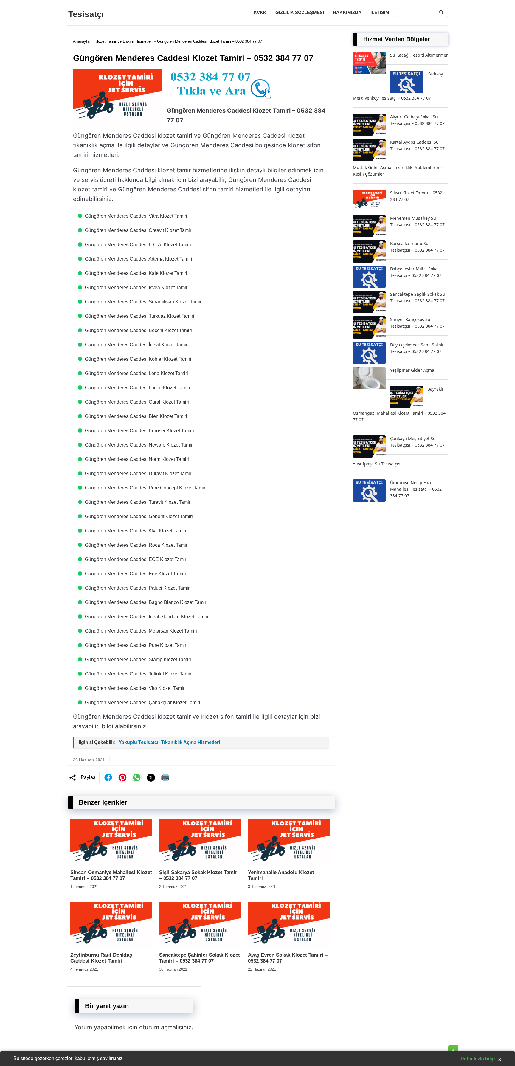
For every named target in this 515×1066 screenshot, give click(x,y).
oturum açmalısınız (165, 1027)
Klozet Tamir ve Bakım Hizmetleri (123, 41)
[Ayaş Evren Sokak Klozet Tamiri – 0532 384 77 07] (289, 946)
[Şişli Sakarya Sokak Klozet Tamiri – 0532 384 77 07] (200, 864)
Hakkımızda (347, 12)
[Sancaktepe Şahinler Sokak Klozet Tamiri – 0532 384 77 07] (200, 946)
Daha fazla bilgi (477, 1058)
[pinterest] (122, 777)
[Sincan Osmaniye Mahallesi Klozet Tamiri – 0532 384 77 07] (111, 864)
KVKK (260, 12)
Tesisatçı (86, 14)
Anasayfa (81, 41)
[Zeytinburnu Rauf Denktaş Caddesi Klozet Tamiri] (111, 946)
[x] (151, 777)
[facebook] (108, 777)
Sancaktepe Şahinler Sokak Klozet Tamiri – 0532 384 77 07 (199, 958)
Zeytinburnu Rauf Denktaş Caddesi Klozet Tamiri (101, 958)
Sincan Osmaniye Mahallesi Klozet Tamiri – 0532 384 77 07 (111, 875)
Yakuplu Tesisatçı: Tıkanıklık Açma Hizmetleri (169, 742)
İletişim (379, 12)
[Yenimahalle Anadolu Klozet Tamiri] (289, 864)
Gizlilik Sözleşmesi (299, 12)
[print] (165, 777)
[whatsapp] (136, 777)
